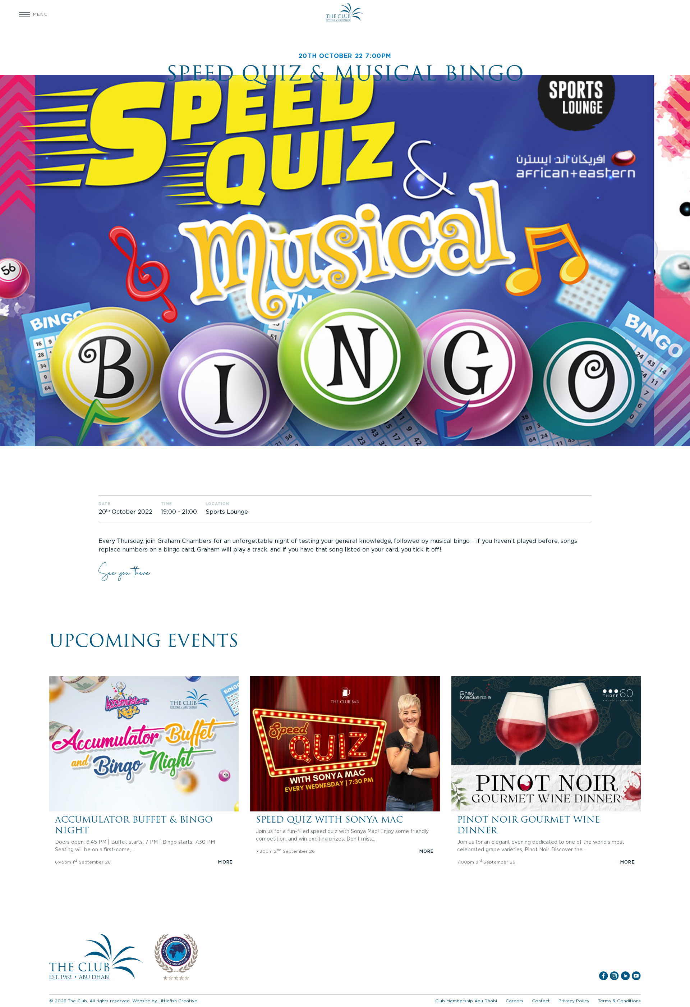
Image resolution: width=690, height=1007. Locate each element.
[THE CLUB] (345, 14)
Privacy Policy (573, 1000)
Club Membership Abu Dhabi (466, 1000)
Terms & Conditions (619, 1000)
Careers (514, 1000)
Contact (541, 1000)
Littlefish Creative (177, 1000)
